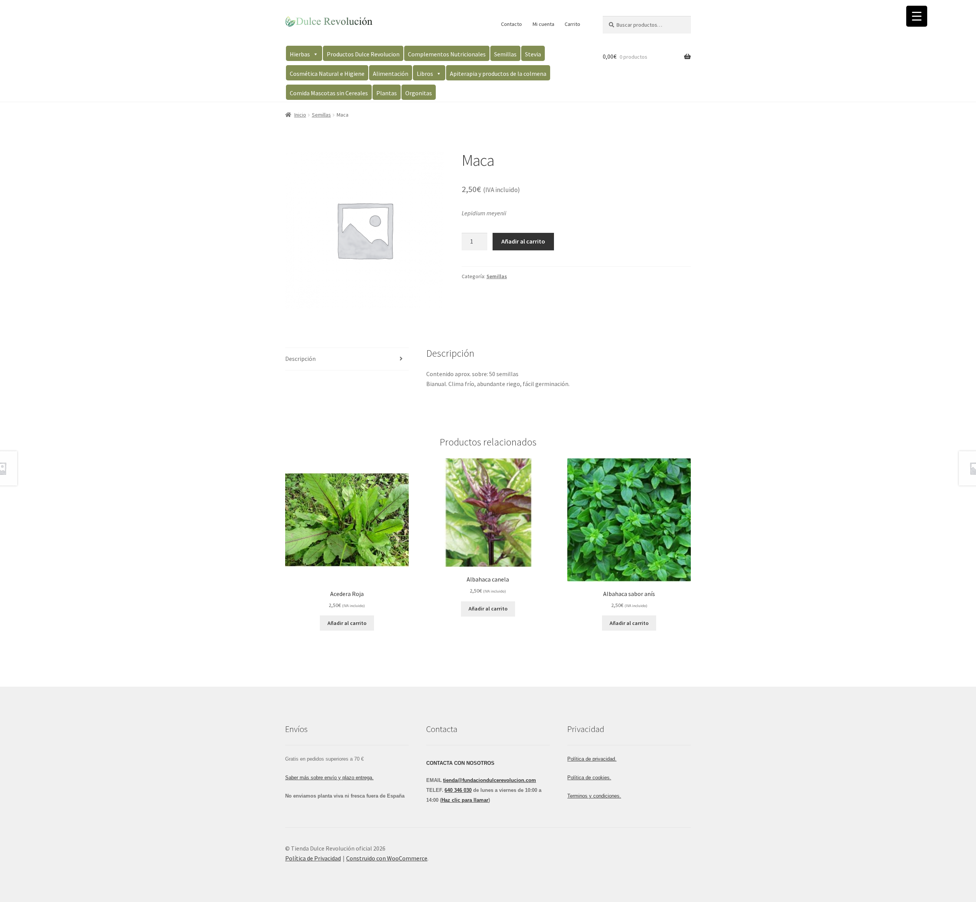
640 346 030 (458, 790)
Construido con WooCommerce (386, 858)
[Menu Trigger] (916, 16)
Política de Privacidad (313, 858)
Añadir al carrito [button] (346, 623)
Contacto (511, 24)
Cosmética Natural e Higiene (327, 73)
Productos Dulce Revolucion (363, 54)
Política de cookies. (589, 777)
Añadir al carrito (523, 241)
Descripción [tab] (300, 358)
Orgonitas (418, 93)
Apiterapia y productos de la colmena (498, 73)
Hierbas (300, 54)
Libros (425, 73)
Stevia (533, 54)
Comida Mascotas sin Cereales (329, 93)
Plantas (386, 93)
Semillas (505, 54)
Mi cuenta (543, 24)
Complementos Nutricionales (447, 54)
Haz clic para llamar (464, 800)
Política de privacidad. (591, 759)
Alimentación (390, 73)
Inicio (300, 114)
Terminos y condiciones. (594, 796)
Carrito (572, 24)
